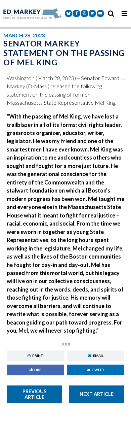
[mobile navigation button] (124, 13)
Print (37, 355)
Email (98, 355)
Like (37, 370)
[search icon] (111, 13)
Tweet (98, 370)
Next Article (97, 394)
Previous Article (34, 394)
